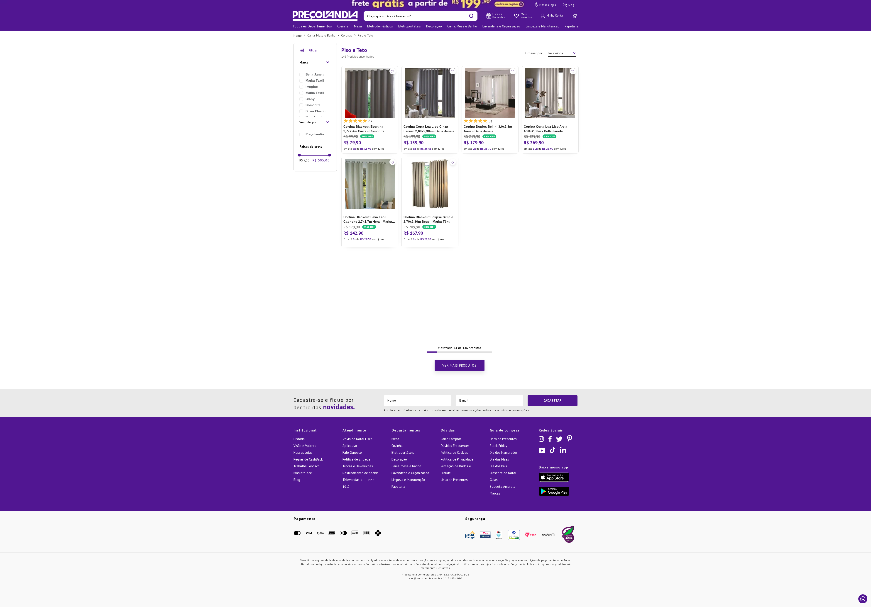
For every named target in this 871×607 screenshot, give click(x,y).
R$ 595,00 (321, 160)
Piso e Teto (365, 35)
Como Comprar (451, 439)
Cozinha (397, 446)
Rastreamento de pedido (361, 473)
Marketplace (303, 473)
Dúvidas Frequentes (455, 446)
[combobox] (420, 16)
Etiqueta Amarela (502, 486)
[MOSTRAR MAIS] (459, 365)
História (299, 439)
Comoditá (313, 105)
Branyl (311, 99)
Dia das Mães (499, 459)
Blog (297, 480)
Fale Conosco (352, 452)
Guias (494, 480)
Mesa (395, 439)
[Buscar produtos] (471, 16)
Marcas (495, 493)
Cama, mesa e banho (406, 466)
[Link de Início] (298, 35)
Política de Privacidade (457, 459)
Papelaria (398, 486)
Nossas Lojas (303, 452)
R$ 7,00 (304, 160)
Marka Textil (315, 80)
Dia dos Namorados (504, 452)
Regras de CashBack (308, 459)
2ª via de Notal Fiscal (358, 439)
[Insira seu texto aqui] (435, 4)
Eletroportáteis (402, 452)
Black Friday (498, 446)
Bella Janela (315, 74)
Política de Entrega (356, 459)
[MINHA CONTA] (552, 15)
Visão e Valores (305, 446)
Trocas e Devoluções (358, 466)
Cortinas (346, 35)
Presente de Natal (503, 473)
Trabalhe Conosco (307, 466)
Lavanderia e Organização (410, 473)
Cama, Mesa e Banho (321, 35)
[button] (315, 62)
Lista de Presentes (454, 480)
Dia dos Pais (498, 466)
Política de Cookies (454, 452)
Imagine (312, 86)
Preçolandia (315, 134)
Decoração (399, 459)
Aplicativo (350, 446)
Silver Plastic (315, 111)
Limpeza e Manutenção (408, 480)
